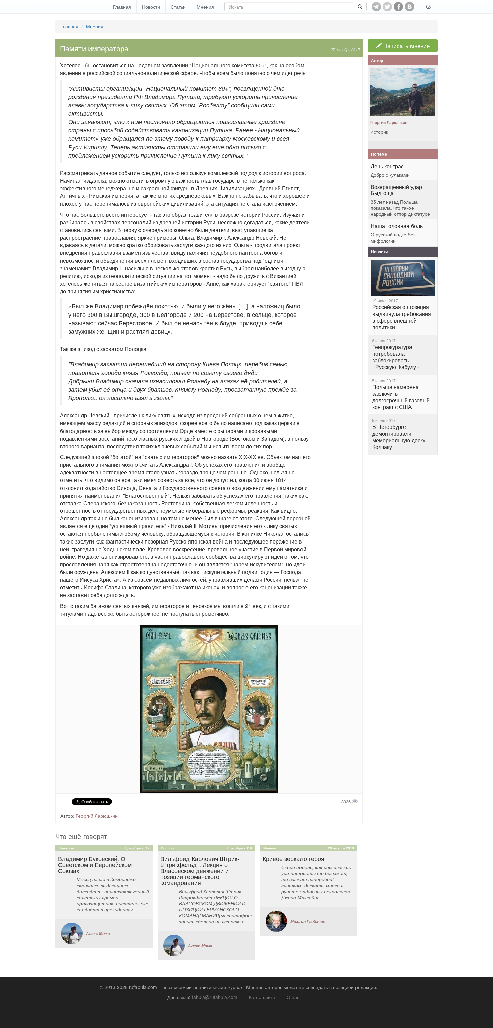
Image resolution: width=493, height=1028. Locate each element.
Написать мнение (406, 46)
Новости (151, 6)
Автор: (67, 815)
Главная (122, 6)
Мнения (205, 6)
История (167, 848)
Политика (66, 848)
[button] (428, 6)
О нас (293, 997)
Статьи (178, 6)
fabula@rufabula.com (214, 997)
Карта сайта (262, 997)
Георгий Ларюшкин (97, 815)
